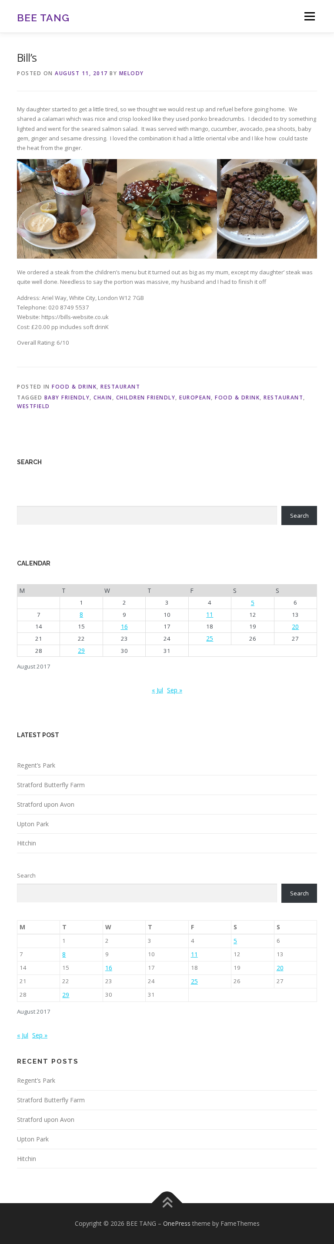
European (195, 397)
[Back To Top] (167, 1203)
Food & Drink (74, 386)
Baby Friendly (67, 397)
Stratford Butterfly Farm (51, 785)
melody (131, 73)
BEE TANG (43, 17)
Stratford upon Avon (45, 804)
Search (299, 515)
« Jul (157, 690)
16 (124, 626)
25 (209, 638)
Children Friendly (146, 397)
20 (295, 626)
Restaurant (120, 386)
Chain (103, 397)
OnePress (176, 1223)
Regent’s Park (36, 765)
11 (209, 614)
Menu (309, 16)
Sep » (174, 690)
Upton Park (33, 824)
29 (81, 650)
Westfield (33, 406)
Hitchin (26, 843)
